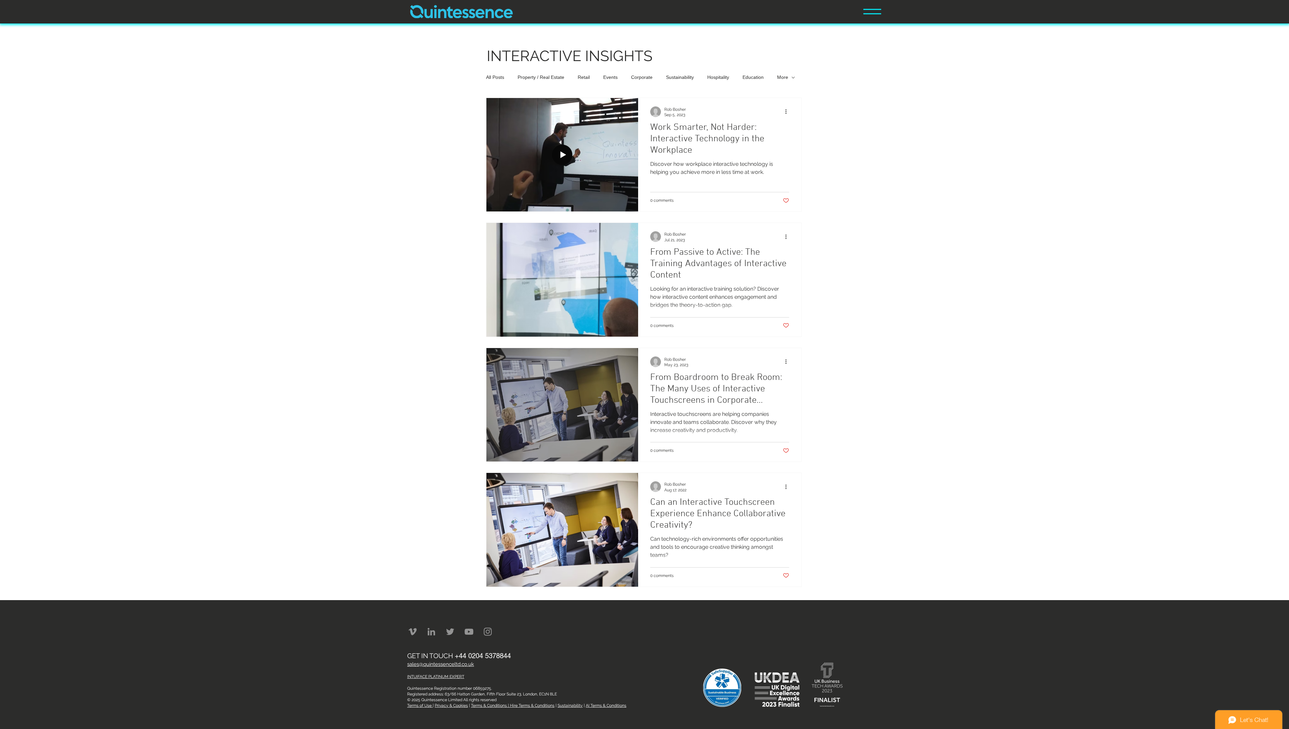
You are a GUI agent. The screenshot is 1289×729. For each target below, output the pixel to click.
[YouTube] (469, 631)
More (782, 77)
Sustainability (680, 77)
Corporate (642, 77)
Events (610, 77)
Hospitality (718, 77)
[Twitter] (450, 631)
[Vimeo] (412, 631)
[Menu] (872, 11)
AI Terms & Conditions (606, 705)
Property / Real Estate (541, 77)
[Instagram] (487, 631)
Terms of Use (420, 705)
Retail (584, 77)
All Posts (495, 77)
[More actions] (788, 112)
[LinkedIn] (431, 631)
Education (753, 77)
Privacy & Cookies (451, 705)
